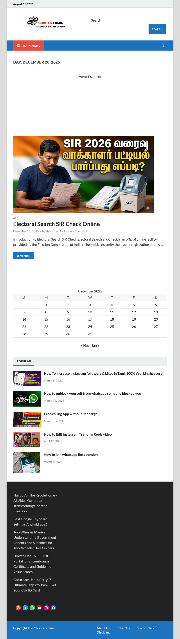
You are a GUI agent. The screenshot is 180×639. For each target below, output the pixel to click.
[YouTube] (39, 607)
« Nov (85, 345)
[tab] (23, 361)
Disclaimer (104, 632)
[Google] (18, 607)
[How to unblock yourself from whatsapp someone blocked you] (27, 394)
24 (90, 326)
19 (134, 319)
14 (24, 319)
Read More (22, 254)
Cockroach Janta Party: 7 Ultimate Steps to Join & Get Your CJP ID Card (34, 584)
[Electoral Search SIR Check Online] (90, 175)
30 (68, 334)
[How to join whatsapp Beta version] (26, 455)
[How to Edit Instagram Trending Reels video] (27, 435)
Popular (23, 361)
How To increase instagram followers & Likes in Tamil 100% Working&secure (103, 373)
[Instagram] (46, 607)
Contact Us (122, 628)
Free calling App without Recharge (70, 414)
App (15, 217)
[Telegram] (25, 607)
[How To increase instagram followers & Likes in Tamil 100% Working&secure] (27, 374)
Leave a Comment (75, 231)
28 (24, 334)
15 (46, 319)
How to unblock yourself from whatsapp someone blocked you (92, 393)
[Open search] (162, 45)
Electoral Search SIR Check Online (56, 223)
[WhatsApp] (32, 607)
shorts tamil (53, 231)
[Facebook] (53, 607)
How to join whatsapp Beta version (71, 454)
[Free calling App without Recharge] (27, 414)
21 (24, 326)
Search (96, 20)
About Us (103, 628)
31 (90, 334)
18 (112, 319)
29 (46, 334)
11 (112, 312)
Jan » (95, 345)
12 (134, 312)
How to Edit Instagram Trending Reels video (78, 434)
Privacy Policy (144, 628)
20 (156, 319)
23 (68, 326)
